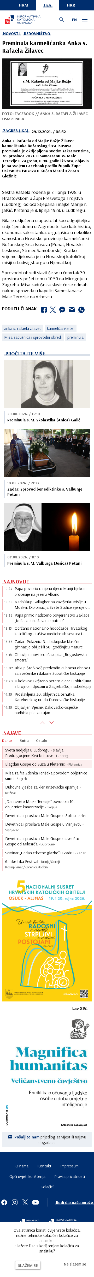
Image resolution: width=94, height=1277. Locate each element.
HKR (71, 5)
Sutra (24, 740)
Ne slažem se (75, 1264)
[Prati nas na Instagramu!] (14, 1202)
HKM (23, 5)
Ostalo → (44, 740)
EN (74, 19)
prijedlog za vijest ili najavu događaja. (50, 1139)
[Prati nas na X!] (25, 1202)
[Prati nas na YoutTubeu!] (35, 1202)
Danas (7, 740)
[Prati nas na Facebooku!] (4, 1202)
